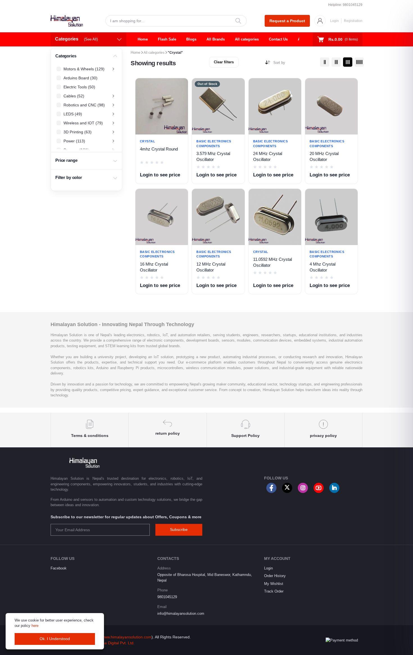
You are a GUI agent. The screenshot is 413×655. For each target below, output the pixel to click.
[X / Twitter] (287, 488)
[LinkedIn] (334, 488)
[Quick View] (184, 112)
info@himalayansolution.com (180, 613)
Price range (66, 160)
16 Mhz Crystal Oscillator (154, 267)
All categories (247, 39)
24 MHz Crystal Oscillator (267, 156)
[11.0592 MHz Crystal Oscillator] (275, 217)
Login (334, 21)
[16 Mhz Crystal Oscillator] (161, 217)
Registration (353, 21)
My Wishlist (273, 584)
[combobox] (294, 63)
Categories (65, 56)
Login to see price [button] (160, 175)
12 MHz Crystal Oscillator (210, 267)
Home (143, 39)
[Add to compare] (184, 99)
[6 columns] (359, 62)
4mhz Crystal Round (159, 149)
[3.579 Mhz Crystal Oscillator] (218, 106)
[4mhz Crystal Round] (161, 106)
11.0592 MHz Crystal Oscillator (272, 262)
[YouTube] (319, 488)
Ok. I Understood (55, 638)
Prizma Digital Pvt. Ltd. (114, 643)
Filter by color (68, 177)
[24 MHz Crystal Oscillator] (275, 106)
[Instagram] (303, 488)
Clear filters (224, 62)
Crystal (147, 141)
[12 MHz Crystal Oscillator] (218, 217)
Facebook (59, 568)
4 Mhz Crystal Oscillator (322, 267)
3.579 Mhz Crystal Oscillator (213, 156)
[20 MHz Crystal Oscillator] (331, 106)
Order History (275, 576)
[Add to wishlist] (184, 86)
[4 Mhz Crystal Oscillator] (331, 217)
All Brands (215, 39)
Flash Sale (167, 39)
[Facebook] (271, 488)
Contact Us (278, 39)
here (34, 625)
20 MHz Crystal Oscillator (324, 156)
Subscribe (179, 529)
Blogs (191, 39)
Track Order (273, 591)
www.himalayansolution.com (126, 637)
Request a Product (287, 21)
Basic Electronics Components (213, 144)
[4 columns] (347, 62)
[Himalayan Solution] (67, 21)
